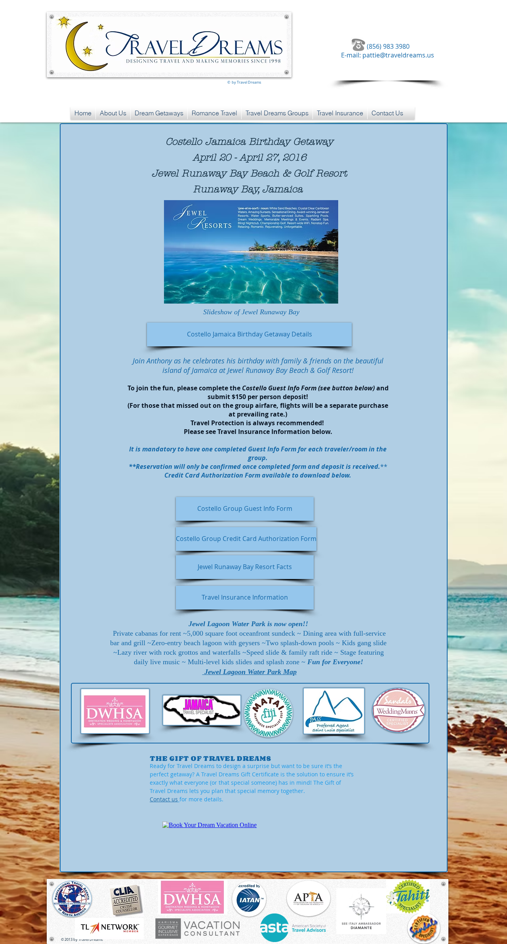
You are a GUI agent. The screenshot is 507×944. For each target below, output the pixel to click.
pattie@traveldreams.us (398, 55)
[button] (251, 252)
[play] (319, 297)
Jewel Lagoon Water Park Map (249, 672)
